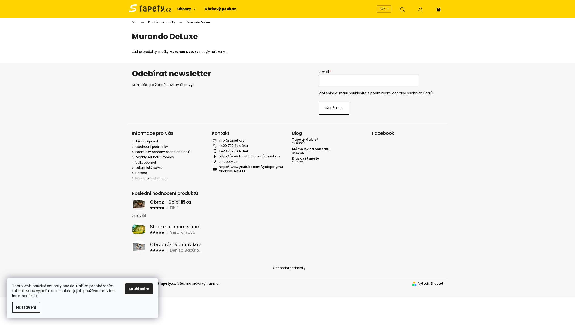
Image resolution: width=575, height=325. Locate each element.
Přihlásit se (334, 108)
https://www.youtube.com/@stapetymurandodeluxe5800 (251, 169)
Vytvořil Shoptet (430, 283)
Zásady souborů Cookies (154, 157)
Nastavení (26, 307)
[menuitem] (186, 9)
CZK (382, 9)
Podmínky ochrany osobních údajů (162, 152)
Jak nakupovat (146, 141)
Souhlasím (139, 288)
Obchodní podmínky (151, 146)
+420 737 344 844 (233, 146)
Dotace (141, 173)
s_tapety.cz (228, 161)
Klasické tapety (305, 158)
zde (34, 295)
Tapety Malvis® (305, 139)
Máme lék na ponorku (310, 149)
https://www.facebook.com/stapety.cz (249, 156)
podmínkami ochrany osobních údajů (401, 93)
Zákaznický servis (148, 167)
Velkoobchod (145, 162)
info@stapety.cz (231, 140)
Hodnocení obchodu (151, 178)
